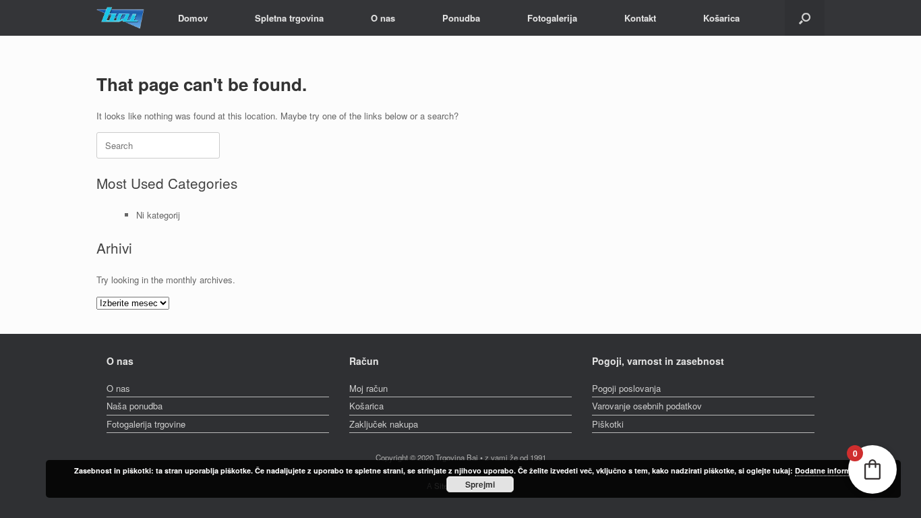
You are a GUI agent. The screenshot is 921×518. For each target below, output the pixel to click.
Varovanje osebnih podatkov (647, 405)
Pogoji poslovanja (626, 388)
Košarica (721, 17)
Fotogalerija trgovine (146, 424)
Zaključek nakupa (383, 424)
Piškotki (608, 424)
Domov (193, 17)
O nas (383, 17)
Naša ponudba (134, 405)
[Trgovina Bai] (120, 18)
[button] (805, 18)
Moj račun (368, 388)
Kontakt (640, 17)
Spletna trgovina (289, 17)
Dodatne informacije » (834, 470)
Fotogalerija (552, 17)
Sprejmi (480, 484)
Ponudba (461, 17)
